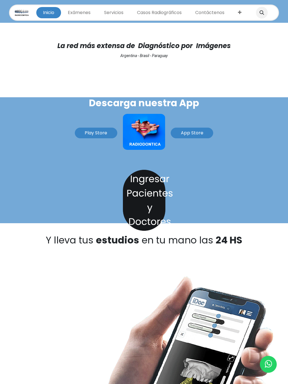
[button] (262, 13)
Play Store (96, 133)
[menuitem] (48, 12)
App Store (192, 133)
